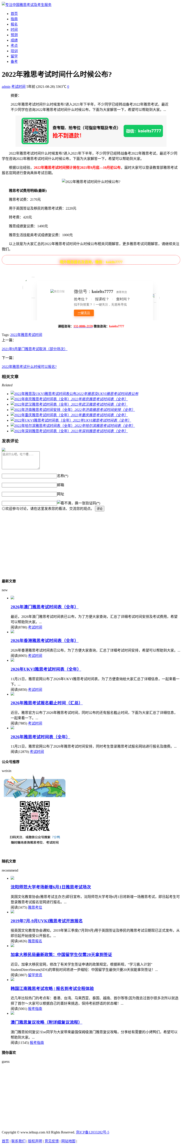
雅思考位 (35, 907)
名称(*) (62, 476)
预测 (14, 35)
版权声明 (35, 1141)
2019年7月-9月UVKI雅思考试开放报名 (47, 921)
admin (6, 86)
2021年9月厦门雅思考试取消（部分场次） (34, 349)
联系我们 (18, 1141)
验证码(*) (92, 503)
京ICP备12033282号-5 (92, 1132)
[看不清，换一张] (71, 502)
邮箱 (60, 485)
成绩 (14, 40)
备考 (14, 61)
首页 (14, 14)
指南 (14, 19)
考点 (14, 45)
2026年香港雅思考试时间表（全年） (45, 640)
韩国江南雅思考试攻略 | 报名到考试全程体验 (52, 988)
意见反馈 (52, 1141)
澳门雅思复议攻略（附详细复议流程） (46, 1022)
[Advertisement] (91, 542)
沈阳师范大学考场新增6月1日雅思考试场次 (51, 887)
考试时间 (18, 86)
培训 (14, 51)
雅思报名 (35, 941)
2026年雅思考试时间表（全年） (40, 737)
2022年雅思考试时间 (26, 335)
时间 (14, 29)
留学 (14, 56)
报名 (14, 24)
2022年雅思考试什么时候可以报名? (29, 367)
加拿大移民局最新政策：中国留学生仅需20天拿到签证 (61, 954)
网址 (60, 494)
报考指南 (35, 1009)
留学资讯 (35, 975)
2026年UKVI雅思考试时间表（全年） (46, 669)
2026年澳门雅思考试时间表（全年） (45, 607)
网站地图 (68, 1141)
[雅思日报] (26, 5)
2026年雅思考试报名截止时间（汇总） (47, 703)
